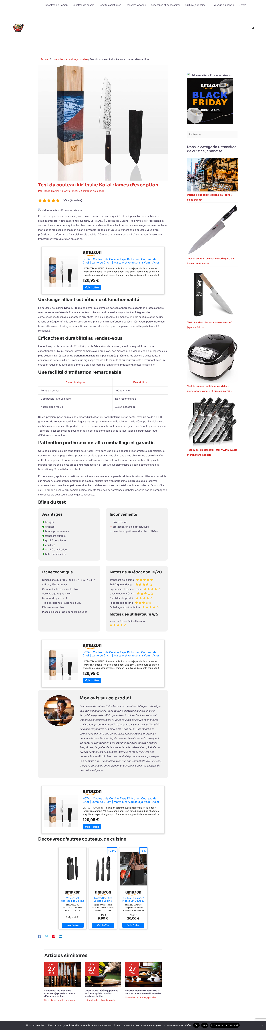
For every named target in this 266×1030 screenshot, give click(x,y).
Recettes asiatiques (110, 4)
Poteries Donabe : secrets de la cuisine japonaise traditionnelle (143, 992)
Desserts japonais (136, 4)
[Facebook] (39, 936)
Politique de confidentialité (224, 1025)
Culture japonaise (195, 4)
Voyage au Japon (224, 4)
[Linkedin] (60, 936)
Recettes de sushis (83, 4)
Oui (196, 1025)
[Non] (262, 1025)
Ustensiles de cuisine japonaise (59, 1000)
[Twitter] (46, 936)
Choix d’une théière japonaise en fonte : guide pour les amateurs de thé (101, 993)
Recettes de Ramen (56, 4)
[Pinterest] (53, 936)
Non (205, 1025)
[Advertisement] (145, 32)
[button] (207, 5)
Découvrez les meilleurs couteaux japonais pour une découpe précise (59, 993)
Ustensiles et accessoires (165, 4)
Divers (242, 4)
